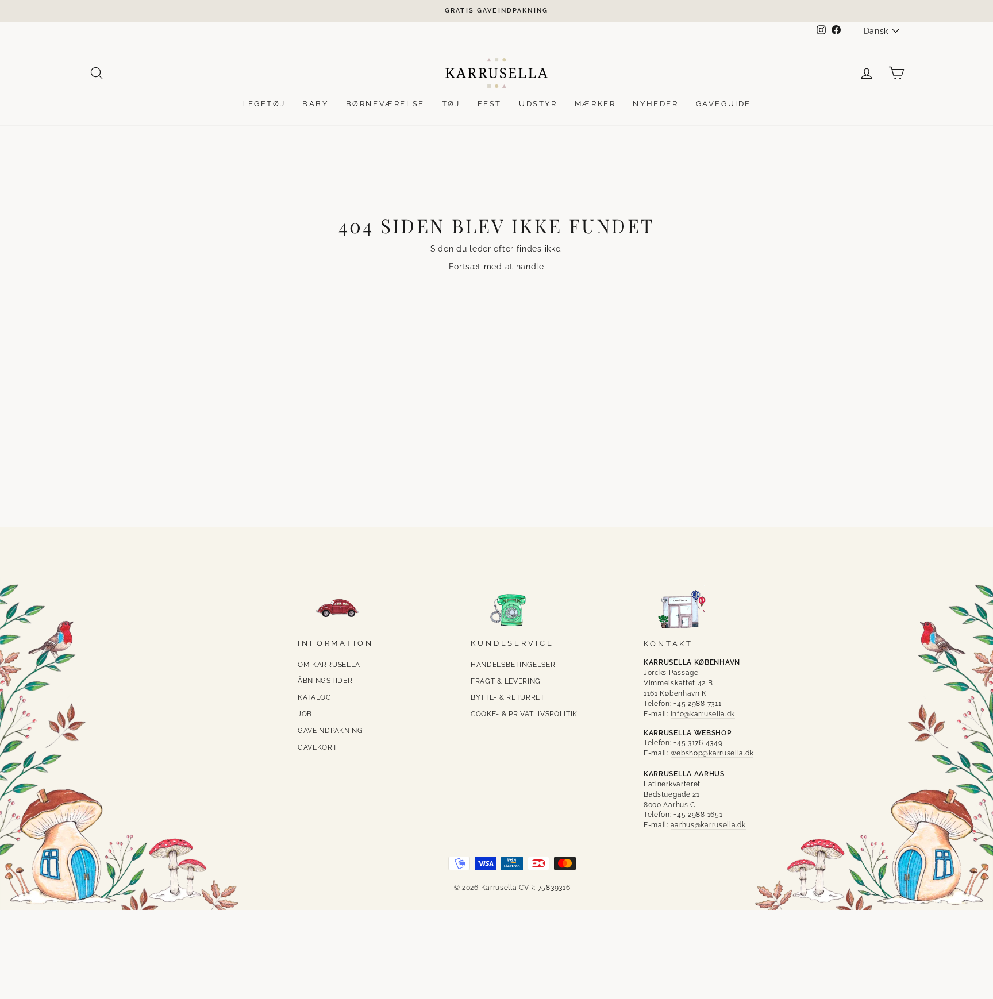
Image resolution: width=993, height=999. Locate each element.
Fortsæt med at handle (496, 266)
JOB (305, 714)
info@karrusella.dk (703, 714)
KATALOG (315, 697)
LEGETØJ (263, 103)
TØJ (451, 103)
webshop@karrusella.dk (712, 753)
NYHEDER (655, 103)
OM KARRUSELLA (329, 665)
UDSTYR (538, 103)
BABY (315, 103)
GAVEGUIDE (723, 103)
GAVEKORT (317, 747)
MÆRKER (595, 103)
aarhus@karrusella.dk (708, 825)
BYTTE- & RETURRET (508, 697)
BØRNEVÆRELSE (385, 103)
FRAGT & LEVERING (506, 681)
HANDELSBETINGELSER (513, 665)
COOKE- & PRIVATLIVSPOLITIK (524, 714)
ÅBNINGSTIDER (325, 681)
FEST (490, 103)
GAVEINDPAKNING (330, 731)
